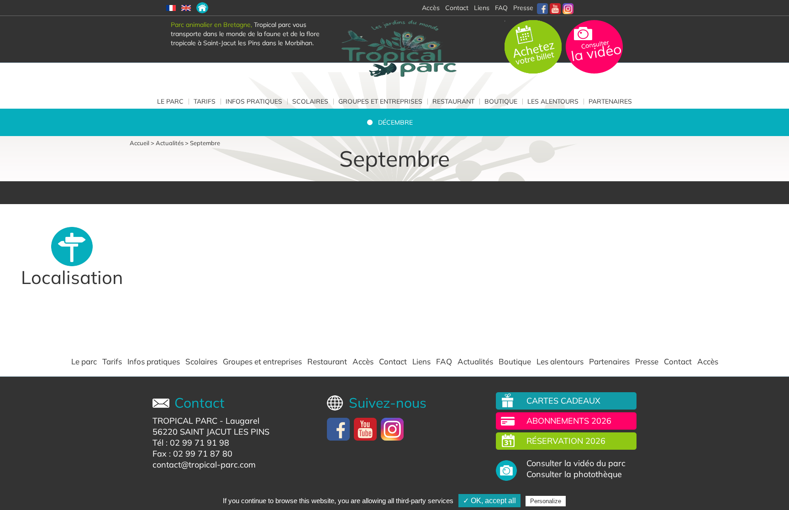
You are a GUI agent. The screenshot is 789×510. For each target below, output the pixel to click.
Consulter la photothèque (574, 474)
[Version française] (171, 8)
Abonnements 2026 (568, 420)
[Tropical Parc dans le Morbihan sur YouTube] (555, 8)
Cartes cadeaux (563, 400)
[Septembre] (202, 8)
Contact (393, 362)
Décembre (395, 122)
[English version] (186, 8)
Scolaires (310, 101)
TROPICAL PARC (185, 420)
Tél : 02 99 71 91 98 (191, 442)
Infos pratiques (254, 101)
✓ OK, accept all (489, 501)
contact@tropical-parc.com (204, 464)
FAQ (501, 8)
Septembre (205, 143)
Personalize (545, 501)
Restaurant (453, 101)
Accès (362, 362)
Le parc (170, 101)
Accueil (139, 143)
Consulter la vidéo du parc (576, 463)
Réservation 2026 (565, 441)
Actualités (170, 143)
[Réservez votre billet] (534, 46)
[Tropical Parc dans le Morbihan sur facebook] (542, 8)
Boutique (500, 101)
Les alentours (553, 101)
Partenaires (610, 101)
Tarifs (205, 101)
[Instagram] (568, 8)
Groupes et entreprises (380, 101)
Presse (523, 8)
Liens (481, 8)
